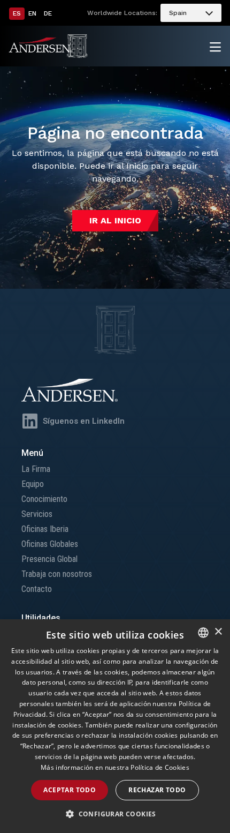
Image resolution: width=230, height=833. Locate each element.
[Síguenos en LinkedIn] (30, 421)
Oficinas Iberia (44, 529)
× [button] (218, 632)
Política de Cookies (160, 767)
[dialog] (115, 726)
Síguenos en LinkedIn (84, 421)
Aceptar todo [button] (69, 789)
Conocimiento (44, 499)
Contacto (36, 589)
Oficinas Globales (49, 544)
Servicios (36, 514)
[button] (115, 814)
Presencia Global (49, 559)
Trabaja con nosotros (56, 574)
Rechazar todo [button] (157, 789)
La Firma (35, 469)
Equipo (32, 484)
